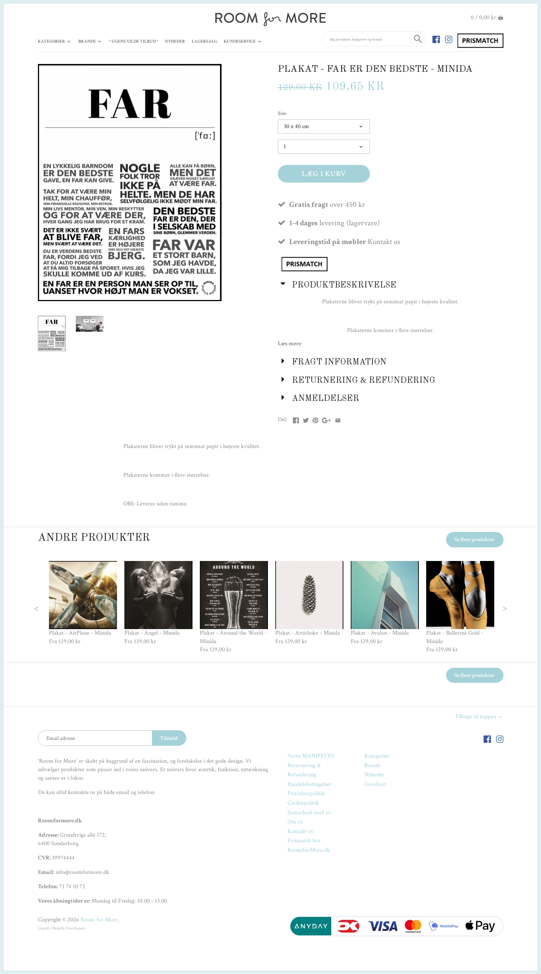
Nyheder (374, 775)
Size (282, 113)
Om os (295, 822)
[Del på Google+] (326, 419)
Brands (372, 765)
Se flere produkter (475, 539)
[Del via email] (338, 419)
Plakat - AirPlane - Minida (80, 633)
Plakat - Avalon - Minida (380, 633)
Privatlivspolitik (306, 793)
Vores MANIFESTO (310, 756)
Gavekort (375, 784)
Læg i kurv (324, 174)
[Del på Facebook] (296, 419)
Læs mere (289, 343)
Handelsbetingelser (309, 784)
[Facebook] (436, 39)
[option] (83, 603)
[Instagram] (448, 39)
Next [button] (490, 607)
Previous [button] (51, 607)
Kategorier (376, 756)
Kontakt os (300, 831)
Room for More (99, 920)
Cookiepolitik (303, 803)
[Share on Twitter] (306, 419)
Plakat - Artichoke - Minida (307, 633)
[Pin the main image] (315, 419)
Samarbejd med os (309, 812)
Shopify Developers (68, 928)
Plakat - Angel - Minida (152, 633)
